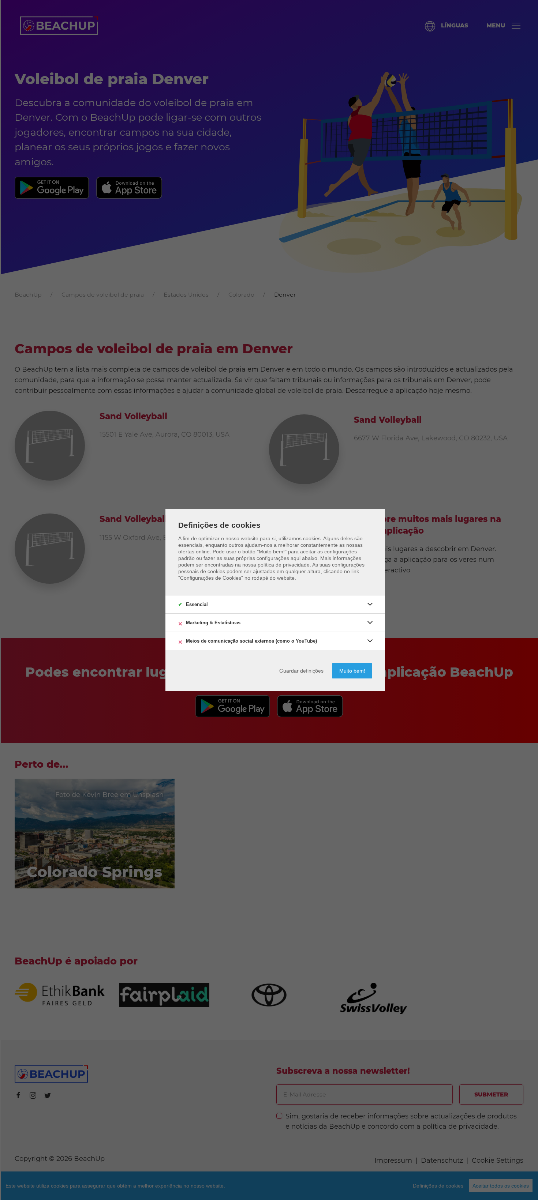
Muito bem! (352, 671)
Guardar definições (301, 671)
